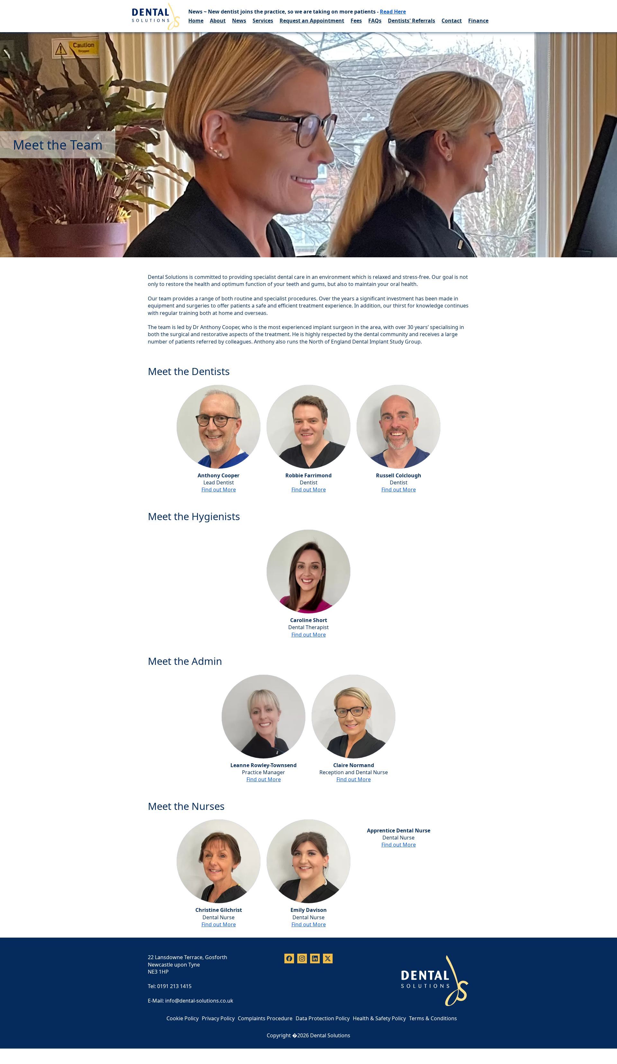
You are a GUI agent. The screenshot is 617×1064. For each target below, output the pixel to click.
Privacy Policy (218, 1018)
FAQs (374, 20)
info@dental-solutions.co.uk (199, 1000)
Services (263, 20)
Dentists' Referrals (411, 20)
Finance (478, 20)
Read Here (393, 11)
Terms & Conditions (433, 1018)
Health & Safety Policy (379, 1018)
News (239, 20)
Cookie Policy (182, 1018)
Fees (356, 20)
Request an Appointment (312, 20)
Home (195, 20)
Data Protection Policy (323, 1018)
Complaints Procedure (265, 1018)
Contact (452, 20)
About (218, 20)
